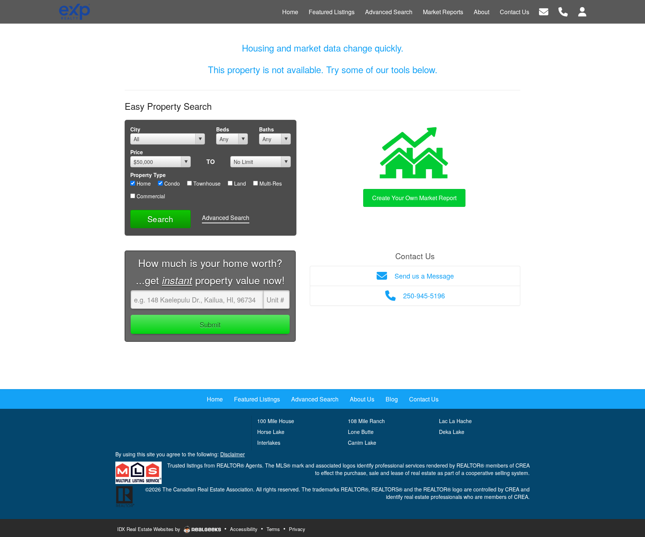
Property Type (148, 175)
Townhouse (206, 183)
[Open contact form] (543, 11)
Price (136, 152)
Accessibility (244, 529)
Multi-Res (270, 183)
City (135, 129)
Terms (273, 529)
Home (143, 183)
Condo (171, 183)
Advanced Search (225, 217)
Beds (222, 129)
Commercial (150, 196)
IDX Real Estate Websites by (149, 529)
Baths (266, 129)
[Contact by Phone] (563, 11)
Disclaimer (232, 454)
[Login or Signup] (582, 11)
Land (239, 183)
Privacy (297, 529)
